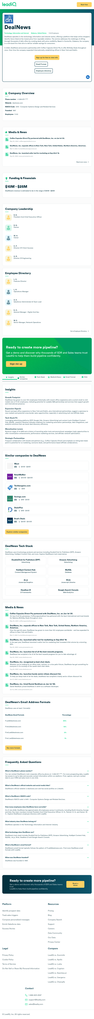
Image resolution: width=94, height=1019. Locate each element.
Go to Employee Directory (78, 331)
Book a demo (75, 884)
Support (51, 924)
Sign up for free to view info (47, 57)
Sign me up (16, 364)
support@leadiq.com (37, 1000)
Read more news (81, 162)
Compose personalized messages (15, 920)
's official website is (34, 787)
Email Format (41, 64)
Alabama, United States (39, 33)
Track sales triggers (10, 915)
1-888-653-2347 (35, 995)
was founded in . (17, 859)
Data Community (55, 933)
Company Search (55, 920)
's (35, 797)
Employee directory (43, 71)
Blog (50, 915)
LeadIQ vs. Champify (56, 982)
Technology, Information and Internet (38, 825)
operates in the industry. (31, 823)
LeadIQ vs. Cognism (56, 968)
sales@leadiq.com (36, 1004)
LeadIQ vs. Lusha (55, 964)
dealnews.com (32, 788)
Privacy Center (54, 942)
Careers (51, 929)
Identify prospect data (11, 911)
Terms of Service (9, 964)
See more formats (13, 748)
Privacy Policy (8, 955)
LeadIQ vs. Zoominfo (56, 955)
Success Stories (8, 929)
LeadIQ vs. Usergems (56, 977)
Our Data (51, 937)
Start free (84, 4)
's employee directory (25, 814)
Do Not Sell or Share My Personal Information (21, 968)
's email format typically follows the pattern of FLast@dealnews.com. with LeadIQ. (44, 847)
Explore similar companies (17, 532)
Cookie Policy (7, 960)
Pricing (51, 911)
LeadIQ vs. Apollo (55, 960)
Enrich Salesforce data (11, 924)
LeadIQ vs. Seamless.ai (57, 973)
